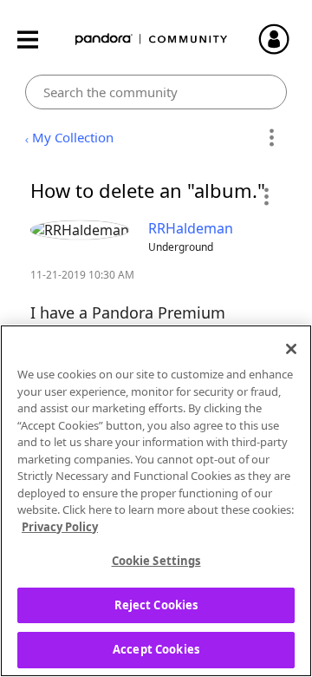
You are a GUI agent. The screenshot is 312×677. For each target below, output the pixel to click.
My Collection (73, 137)
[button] (266, 196)
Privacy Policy (60, 527)
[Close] (291, 349)
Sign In (281, 39)
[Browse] (36, 39)
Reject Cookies (156, 605)
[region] (156, 501)
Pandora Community (152, 39)
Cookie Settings (156, 561)
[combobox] (156, 92)
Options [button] (271, 138)
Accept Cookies (156, 649)
